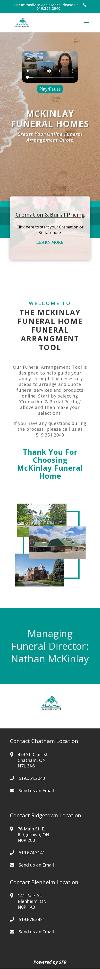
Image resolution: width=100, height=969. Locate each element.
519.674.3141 (32, 852)
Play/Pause (50, 89)
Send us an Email (36, 790)
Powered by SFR (50, 962)
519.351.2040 (48, 8)
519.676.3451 (32, 919)
